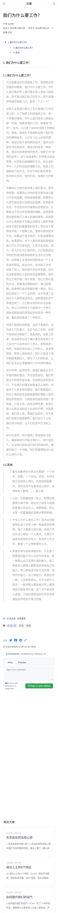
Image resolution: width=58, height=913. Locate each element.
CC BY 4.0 (23, 646)
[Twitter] (11, 640)
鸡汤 (21, 625)
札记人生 (12, 625)
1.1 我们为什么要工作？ (23, 47)
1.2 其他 (16, 52)
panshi (11, 24)
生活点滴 (11, 618)
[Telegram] (21, 640)
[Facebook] (16, 640)
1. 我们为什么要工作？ (18, 42)
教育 (28, 625)
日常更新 (21, 618)
